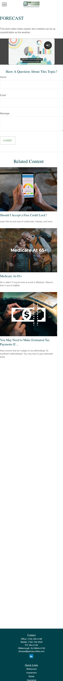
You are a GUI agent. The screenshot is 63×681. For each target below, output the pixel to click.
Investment (31, 672)
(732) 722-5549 (35, 641)
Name (3, 77)
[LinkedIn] (31, 656)
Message (5, 113)
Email (3, 95)
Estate (31, 676)
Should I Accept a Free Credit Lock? (23, 215)
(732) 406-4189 (35, 638)
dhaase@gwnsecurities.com (31, 651)
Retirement (31, 668)
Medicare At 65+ (11, 276)
